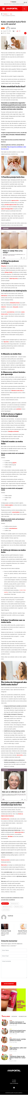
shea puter (15, 307)
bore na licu (20, 755)
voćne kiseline (15, 512)
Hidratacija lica (14, 903)
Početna (5, 14)
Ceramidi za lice (5, 818)
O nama (14, 1080)
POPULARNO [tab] (6, 1016)
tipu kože (6, 341)
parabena (19, 409)
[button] (24, 2)
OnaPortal (13, 28)
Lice (11, 14)
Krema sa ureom (5, 860)
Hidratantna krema (7, 906)
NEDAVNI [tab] (14, 1016)
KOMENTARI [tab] (23, 1016)
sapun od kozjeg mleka (7, 208)
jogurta (14, 462)
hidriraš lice (4, 295)
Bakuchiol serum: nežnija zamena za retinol (14, 3)
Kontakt (14, 1081)
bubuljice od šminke (13, 431)
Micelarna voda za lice (17, 390)
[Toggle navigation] (3, 8)
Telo (11, 1029)
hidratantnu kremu (14, 302)
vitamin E (3, 307)
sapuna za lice (15, 200)
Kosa (11, 1020)
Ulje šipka (10, 836)
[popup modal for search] (24, 8)
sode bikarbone (13, 528)
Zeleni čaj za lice (13, 278)
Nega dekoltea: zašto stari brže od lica (18, 1048)
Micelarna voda (18, 906)
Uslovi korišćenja (14, 1083)
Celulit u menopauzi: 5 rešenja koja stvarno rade (18, 1022)
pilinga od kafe (8, 272)
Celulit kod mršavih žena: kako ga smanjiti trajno (18, 1031)
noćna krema (6, 909)
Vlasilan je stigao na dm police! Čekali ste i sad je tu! (17, 1058)
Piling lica (3, 266)
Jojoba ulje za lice (18, 832)
